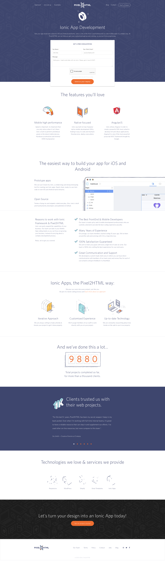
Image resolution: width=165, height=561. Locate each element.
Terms (86, 548)
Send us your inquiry (82, 81)
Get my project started (83, 523)
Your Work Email (88, 49)
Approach (37, 5)
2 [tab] (77, 444)
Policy (94, 548)
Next (116, 425)
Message (55, 57)
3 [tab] (81, 444)
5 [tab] (88, 444)
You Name (55, 49)
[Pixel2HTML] (82, 5)
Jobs (110, 548)
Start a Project (124, 5)
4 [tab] (84, 444)
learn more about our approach (95, 292)
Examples (57, 5)
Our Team (76, 548)
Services (47, 5)
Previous (48, 425)
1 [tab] (74, 444)
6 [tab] (91, 444)
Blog (107, 5)
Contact (113, 5)
